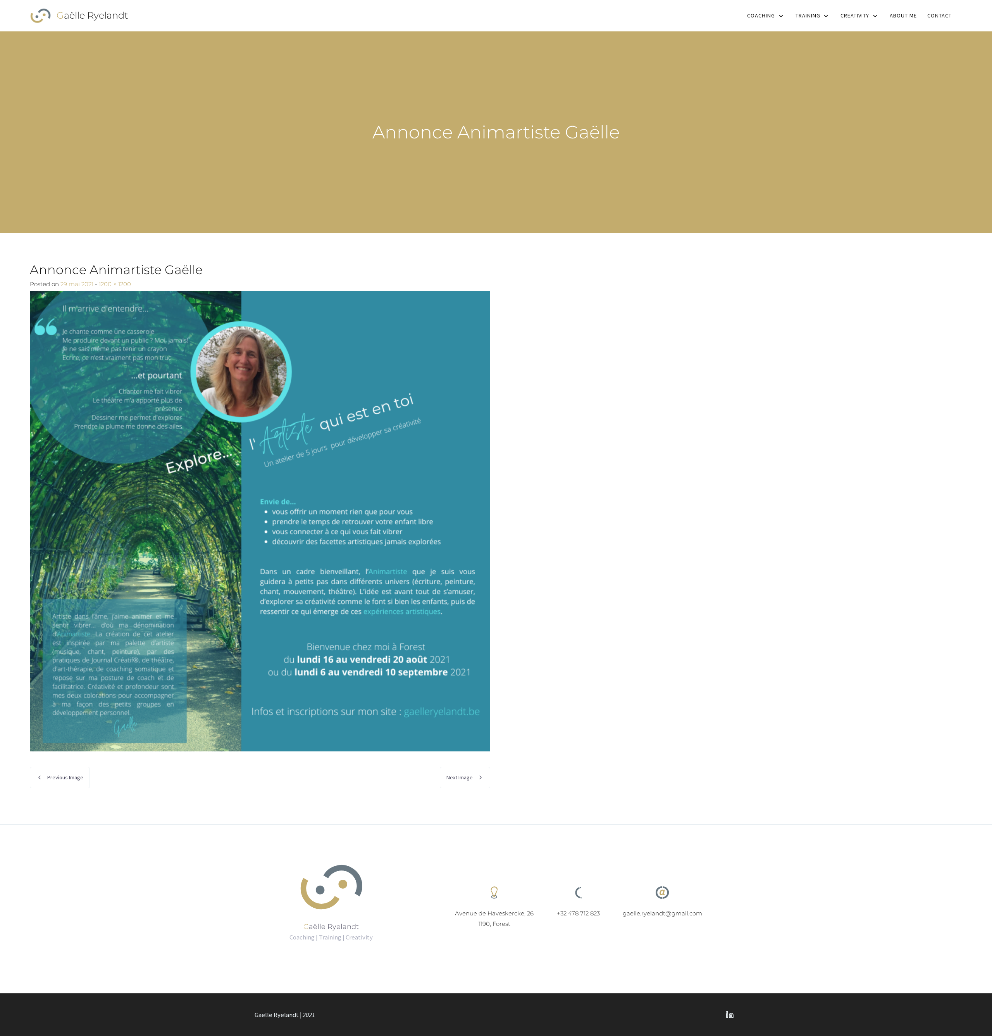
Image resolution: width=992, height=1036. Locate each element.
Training (808, 15)
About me (903, 15)
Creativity (854, 15)
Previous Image (65, 777)
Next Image (459, 777)
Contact (939, 15)
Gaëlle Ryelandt (92, 15)
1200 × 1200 (115, 284)
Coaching (761, 15)
